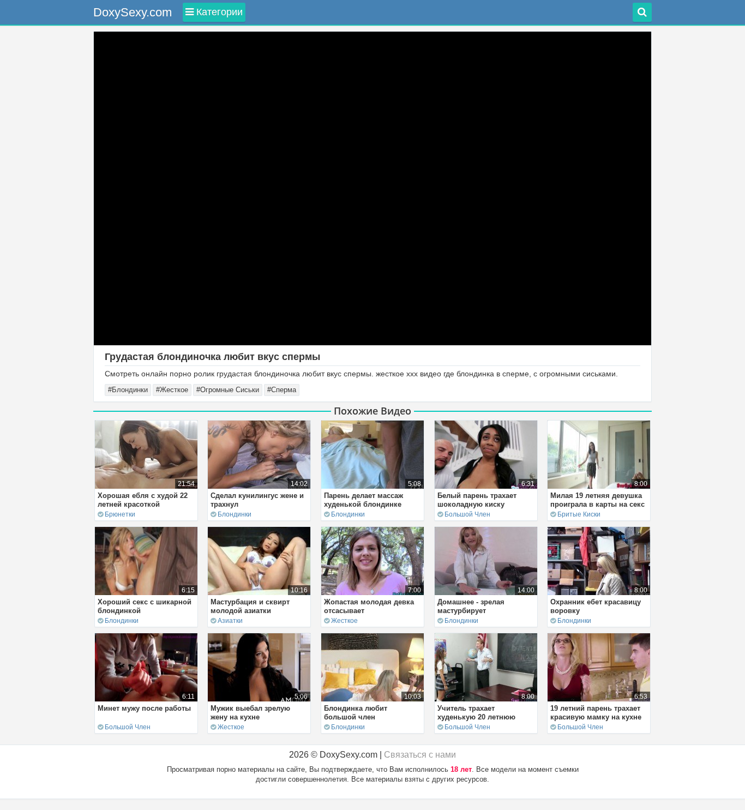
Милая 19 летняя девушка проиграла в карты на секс (597, 499)
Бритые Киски (578, 514)
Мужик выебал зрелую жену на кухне (250, 712)
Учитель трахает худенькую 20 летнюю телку (476, 717)
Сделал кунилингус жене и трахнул (257, 499)
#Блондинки (128, 390)
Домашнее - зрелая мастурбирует (470, 606)
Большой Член (467, 514)
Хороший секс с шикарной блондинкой (144, 606)
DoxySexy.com (132, 12)
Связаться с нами (420, 754)
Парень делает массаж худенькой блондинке (363, 499)
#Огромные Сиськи (227, 390)
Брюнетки (120, 514)
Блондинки (234, 514)
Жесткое (344, 621)
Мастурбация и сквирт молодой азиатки (250, 606)
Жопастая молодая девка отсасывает (369, 606)
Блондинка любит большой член (355, 712)
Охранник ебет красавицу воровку (595, 606)
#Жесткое (172, 390)
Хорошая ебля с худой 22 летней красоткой (143, 499)
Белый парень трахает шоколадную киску (476, 499)
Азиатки (230, 621)
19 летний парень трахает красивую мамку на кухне (595, 712)
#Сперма (281, 390)
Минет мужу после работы (144, 708)
